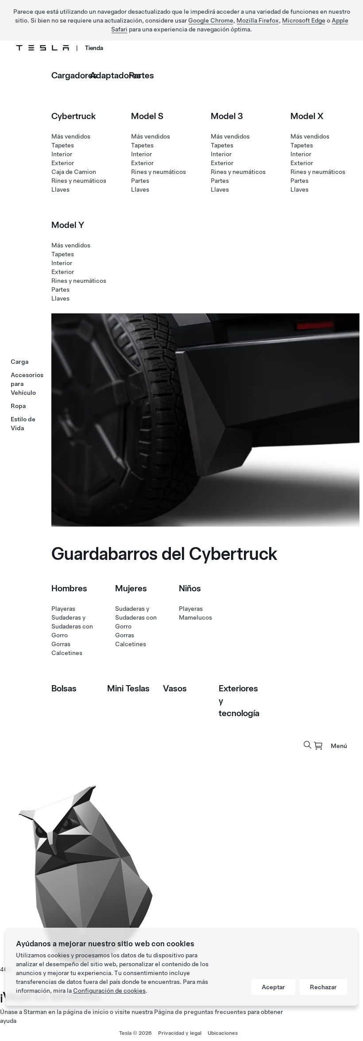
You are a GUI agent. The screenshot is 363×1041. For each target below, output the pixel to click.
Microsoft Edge (303, 20)
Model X (307, 116)
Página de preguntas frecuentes (200, 1011)
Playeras (63, 608)
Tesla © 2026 (135, 1033)
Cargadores (74, 75)
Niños (190, 588)
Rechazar (323, 987)
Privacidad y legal (179, 1033)
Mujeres (131, 588)
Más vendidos (70, 136)
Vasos (175, 688)
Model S (147, 116)
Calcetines (66, 652)
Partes (141, 75)
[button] (307, 745)
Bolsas (64, 688)
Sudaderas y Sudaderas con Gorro (72, 626)
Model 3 (227, 116)
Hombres (69, 588)
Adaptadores (115, 75)
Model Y (67, 225)
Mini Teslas (128, 688)
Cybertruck (73, 116)
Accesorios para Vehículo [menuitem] (27, 383)
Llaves (60, 189)
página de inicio (85, 1011)
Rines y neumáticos (78, 180)
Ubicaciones (223, 1033)
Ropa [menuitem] (18, 405)
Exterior (62, 162)
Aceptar (273, 987)
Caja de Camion (73, 171)
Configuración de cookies (109, 990)
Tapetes (62, 145)
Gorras (60, 644)
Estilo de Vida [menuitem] (23, 424)
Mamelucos (195, 617)
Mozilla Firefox (257, 20)
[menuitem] (318, 745)
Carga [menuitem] (19, 361)
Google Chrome (210, 20)
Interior (61, 154)
